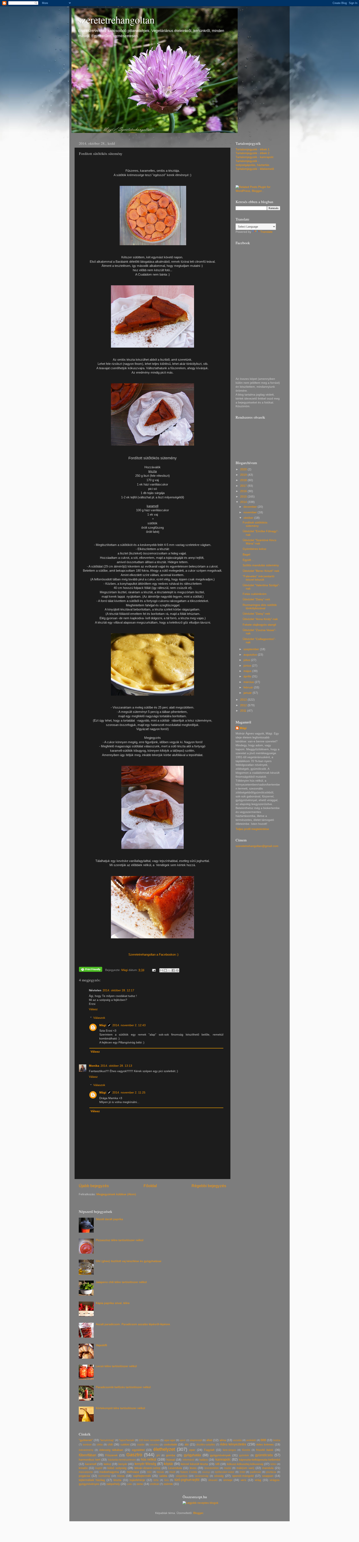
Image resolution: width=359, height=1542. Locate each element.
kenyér (122, 1464)
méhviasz (133, 1471)
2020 (244, 469)
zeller (129, 1484)
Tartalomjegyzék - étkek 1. (253, 149)
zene (139, 1484)
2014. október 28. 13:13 (116, 1065)
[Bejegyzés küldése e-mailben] (154, 970)
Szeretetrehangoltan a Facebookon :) (153, 954)
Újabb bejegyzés (94, 1186)
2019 (244, 474)
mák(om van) (245, 1468)
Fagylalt (209, 1449)
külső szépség (117, 1468)
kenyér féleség (145, 1464)
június (247, 665)
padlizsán (255, 1472)
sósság (219, 1475)
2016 (244, 491)
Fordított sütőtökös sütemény (255, 524)
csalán (141, 1444)
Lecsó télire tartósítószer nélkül (116, 1366)
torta (156, 1480)
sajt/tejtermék (142, 1475)
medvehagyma (109, 1471)
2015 (244, 496)
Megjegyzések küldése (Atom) (116, 1194)
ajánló (183, 1440)
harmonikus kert (89, 1459)
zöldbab (154, 1484)
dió (187, 1444)
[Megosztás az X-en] (169, 970)
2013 (244, 699)
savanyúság (201, 1476)
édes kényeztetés (233, 1444)
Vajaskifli (101, 1345)
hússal (170, 1459)
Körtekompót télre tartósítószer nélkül (120, 1408)
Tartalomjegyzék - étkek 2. (253, 153)
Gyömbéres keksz (254, 548)
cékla (100, 1444)
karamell (90, 1464)
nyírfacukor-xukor (224, 1472)
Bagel (246, 554)
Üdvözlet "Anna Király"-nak (260, 619)
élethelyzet (164, 1449)
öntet (242, 1472)
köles (273, 1464)
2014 (244, 502)
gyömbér (244, 1455)
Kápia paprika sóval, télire (113, 1303)
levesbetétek (211, 1468)
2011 (243, 710)
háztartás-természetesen (122, 1459)
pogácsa (84, 1475)
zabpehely (113, 1484)
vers (243, 1480)
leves (193, 1468)
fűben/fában (87, 1455)
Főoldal (150, 1186)
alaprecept (196, 1440)
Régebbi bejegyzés (209, 1186)
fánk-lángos (229, 1450)
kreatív (83, 1468)
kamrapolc (223, 1459)
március (249, 682)
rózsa (120, 1475)
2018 (244, 480)
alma (223, 1440)
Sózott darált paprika (109, 1219)
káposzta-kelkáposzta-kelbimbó (259, 1459)
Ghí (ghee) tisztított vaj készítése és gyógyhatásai (128, 1261)
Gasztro (134, 1454)
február (248, 687)
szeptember (251, 649)
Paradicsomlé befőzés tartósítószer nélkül (123, 1387)
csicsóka (154, 1444)
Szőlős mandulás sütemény (261, 565)
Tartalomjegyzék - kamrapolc (255, 157)
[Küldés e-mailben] (161, 970)
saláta (163, 1475)
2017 (244, 485)
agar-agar (169, 1440)
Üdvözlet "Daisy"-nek (256, 599)
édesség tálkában (111, 1449)
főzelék (246, 1450)
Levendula (175, 1468)
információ (188, 1459)
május (247, 671)
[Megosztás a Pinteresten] (177, 970)
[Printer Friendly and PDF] (90, 970)
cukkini (124, 1444)
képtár (168, 1464)
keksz (107, 1464)
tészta (117, 1480)
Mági (102, 1025)
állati (209, 1440)
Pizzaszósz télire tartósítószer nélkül (119, 1240)
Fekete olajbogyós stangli (259, 624)
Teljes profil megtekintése (252, 829)
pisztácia (271, 1472)
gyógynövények (220, 1455)
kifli (217, 1464)
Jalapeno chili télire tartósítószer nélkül (121, 1282)
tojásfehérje (137, 1480)
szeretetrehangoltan (116, 19)
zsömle (168, 1484)
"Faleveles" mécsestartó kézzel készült (258, 578)
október (248, 517)
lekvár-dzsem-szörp (147, 1468)
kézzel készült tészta (194, 1464)
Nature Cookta (188, 1472)
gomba (170, 1455)
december (250, 506)
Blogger (198, 1513)
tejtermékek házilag (92, 1480)
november (250, 512)
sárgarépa (181, 1476)
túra (166, 1480)
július (247, 660)
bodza (276, 1440)
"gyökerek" (86, 1440)
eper (192, 1449)
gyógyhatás (192, 1455)
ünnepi (227, 1480)
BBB (263, 1440)
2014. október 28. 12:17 (118, 990)
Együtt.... (248, 559)
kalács (203, 1459)
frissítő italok (264, 1449)
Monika (94, 1065)
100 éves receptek (149, 1440)
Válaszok (99, 1017)
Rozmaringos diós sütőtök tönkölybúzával (260, 606)
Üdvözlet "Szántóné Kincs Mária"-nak (259, 542)
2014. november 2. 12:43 (129, 1025)
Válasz (93, 1009)
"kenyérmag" (107, 1440)
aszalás (237, 1440)
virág (258, 1480)
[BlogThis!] (165, 970)
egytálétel (138, 1449)
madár (227, 1468)
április (247, 676)
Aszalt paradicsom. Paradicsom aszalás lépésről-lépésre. (133, 1324)
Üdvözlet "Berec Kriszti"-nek (261, 570)
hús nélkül (148, 1459)
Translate (266, 231)
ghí (158, 1455)
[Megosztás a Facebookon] (173, 970)
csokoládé (170, 1444)
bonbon (87, 1444)
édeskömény (86, 1450)
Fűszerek (111, 1455)
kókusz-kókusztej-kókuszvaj (245, 1464)
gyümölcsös (264, 1455)
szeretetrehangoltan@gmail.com (257, 846)
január (248, 692)
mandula (268, 1468)
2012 (244, 705)
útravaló (213, 1480)
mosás (160, 1472)
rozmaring (104, 1476)
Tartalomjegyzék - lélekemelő (255, 168)
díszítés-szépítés (205, 1444)
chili (110, 1444)
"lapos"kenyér (126, 1440)
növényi (206, 1472)
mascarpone (86, 1472)
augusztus (250, 654)
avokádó (251, 1440)
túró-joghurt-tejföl (187, 1480)
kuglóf (98, 1468)
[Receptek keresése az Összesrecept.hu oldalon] (200, 1502)
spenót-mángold (243, 1475)
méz (149, 1472)
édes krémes (265, 1444)
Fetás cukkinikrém (255, 594)
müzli (172, 1472)
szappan (267, 1475)
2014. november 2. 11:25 (128, 1092)
